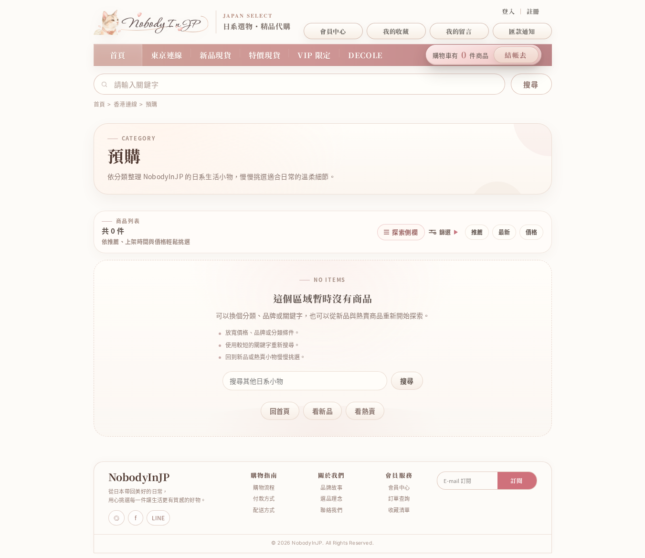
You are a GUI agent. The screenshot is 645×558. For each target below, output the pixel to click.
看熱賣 (365, 411)
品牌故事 (331, 487)
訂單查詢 (399, 498)
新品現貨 (216, 55)
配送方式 (264, 510)
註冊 (533, 11)
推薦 (477, 232)
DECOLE (365, 55)
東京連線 (167, 55)
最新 (504, 232)
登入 (508, 11)
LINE (158, 518)
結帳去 (516, 55)
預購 (151, 104)
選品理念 (331, 498)
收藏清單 (399, 510)
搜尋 (407, 381)
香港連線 (125, 104)
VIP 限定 (314, 55)
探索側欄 (405, 231)
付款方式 (264, 498)
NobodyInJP (139, 477)
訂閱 (516, 480)
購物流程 (264, 487)
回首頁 (280, 411)
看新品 (322, 411)
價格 (531, 232)
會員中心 (399, 487)
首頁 (118, 55)
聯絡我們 (331, 510)
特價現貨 (265, 55)
